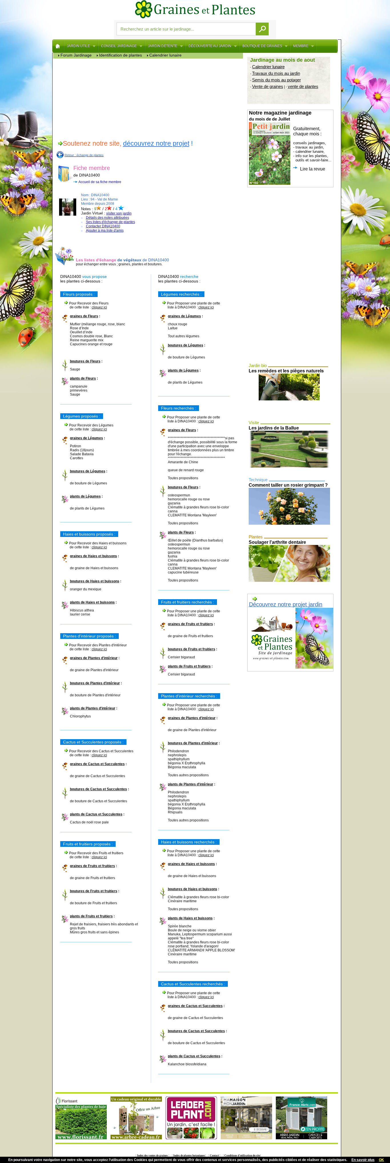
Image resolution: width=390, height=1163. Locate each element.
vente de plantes (303, 86)
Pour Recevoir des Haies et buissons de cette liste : (93, 545)
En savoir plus (363, 1160)
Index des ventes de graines (152, 1155)
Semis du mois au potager (276, 79)
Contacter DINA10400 (103, 226)
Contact (214, 1155)
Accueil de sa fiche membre (100, 182)
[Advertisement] (149, 99)
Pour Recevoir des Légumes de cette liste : (86, 427)
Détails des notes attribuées (107, 218)
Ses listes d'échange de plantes (110, 222)
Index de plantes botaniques (189, 1155)
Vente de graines (267, 86)
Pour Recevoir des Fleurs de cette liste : (84, 305)
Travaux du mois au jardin (276, 73)
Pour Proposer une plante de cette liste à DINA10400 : (189, 305)
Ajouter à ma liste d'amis (105, 230)
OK (381, 1160)
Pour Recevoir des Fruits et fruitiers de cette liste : (91, 855)
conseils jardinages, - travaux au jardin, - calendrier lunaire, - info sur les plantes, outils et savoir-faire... (290, 140)
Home (58, 46)
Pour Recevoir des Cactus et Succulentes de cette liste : (96, 753)
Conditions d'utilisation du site (242, 1155)
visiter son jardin (119, 213)
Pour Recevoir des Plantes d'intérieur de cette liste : (93, 647)
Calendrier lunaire (268, 66)
